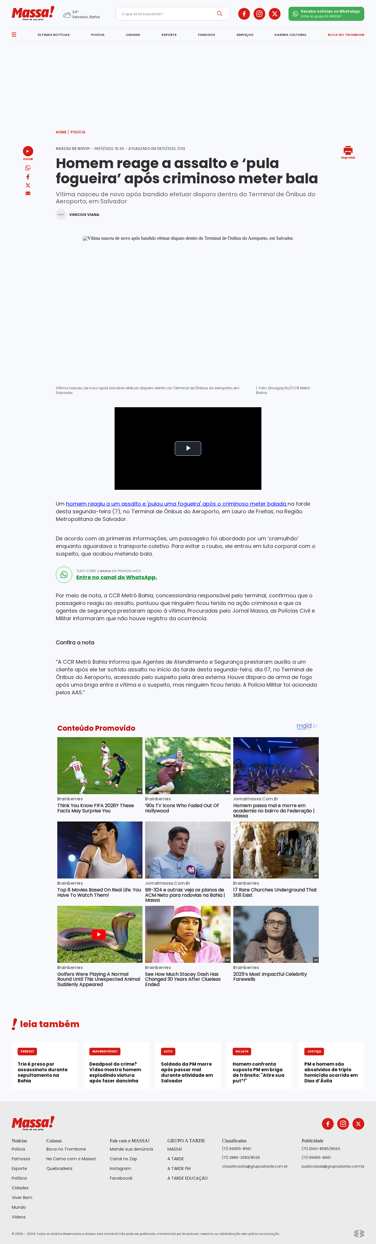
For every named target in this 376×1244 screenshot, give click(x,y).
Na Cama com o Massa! (71, 1159)
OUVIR (28, 159)
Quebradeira (59, 1168)
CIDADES (133, 34)
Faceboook (121, 1178)
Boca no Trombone (66, 1149)
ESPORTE (169, 34)
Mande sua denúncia (131, 1149)
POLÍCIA (98, 34)
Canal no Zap (123, 1159)
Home (62, 132)
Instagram (120, 1168)
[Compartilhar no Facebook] (27, 177)
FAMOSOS (206, 34)
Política (19, 1178)
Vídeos (19, 1217)
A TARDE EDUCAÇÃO (187, 1178)
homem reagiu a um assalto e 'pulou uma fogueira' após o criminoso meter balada (177, 503)
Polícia (77, 132)
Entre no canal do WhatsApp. (116, 577)
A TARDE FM (179, 1168)
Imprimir (348, 157)
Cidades (20, 1188)
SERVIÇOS (244, 34)
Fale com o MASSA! (130, 1140)
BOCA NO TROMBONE (346, 34)
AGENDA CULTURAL (290, 34)
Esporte (19, 1168)
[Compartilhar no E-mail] (28, 193)
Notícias (19, 1140)
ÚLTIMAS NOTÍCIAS (54, 34)
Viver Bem (22, 1198)
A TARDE (175, 1159)
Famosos (21, 1159)
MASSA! (174, 1149)
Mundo (19, 1207)
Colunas (54, 1140)
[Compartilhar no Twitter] (28, 185)
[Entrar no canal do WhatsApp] (64, 574)
